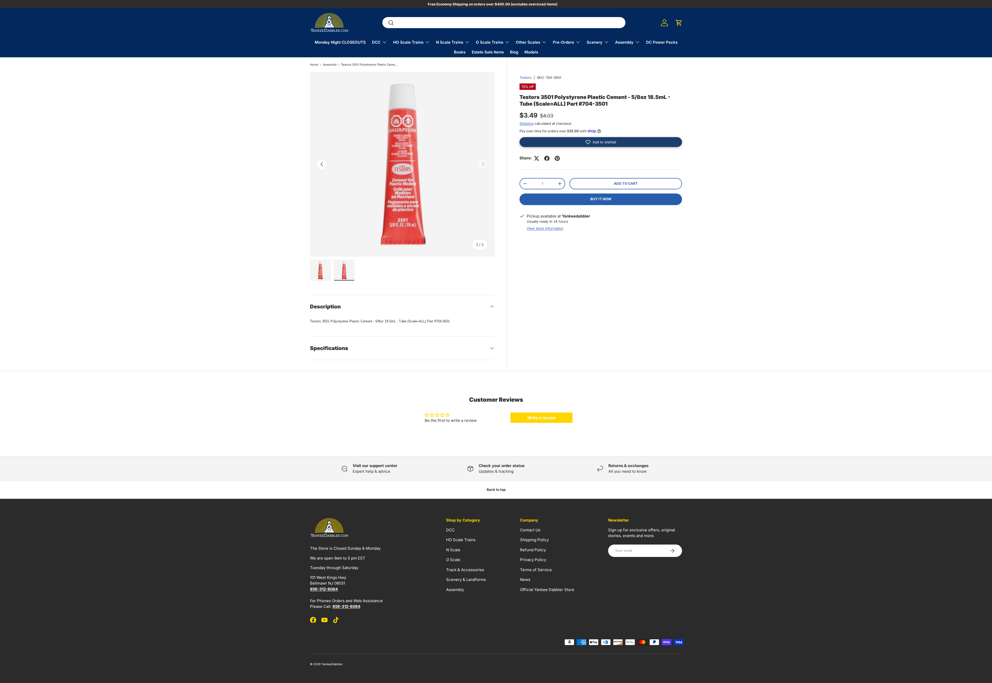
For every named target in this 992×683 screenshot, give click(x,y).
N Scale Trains (449, 42)
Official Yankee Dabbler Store (547, 589)
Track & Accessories (465, 569)
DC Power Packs (662, 42)
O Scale (453, 559)
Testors (526, 77)
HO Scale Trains (408, 42)
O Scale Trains (489, 42)
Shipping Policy (534, 539)
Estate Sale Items (488, 52)
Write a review (541, 417)
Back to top (496, 489)
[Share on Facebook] (547, 158)
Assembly (624, 42)
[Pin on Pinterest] (557, 158)
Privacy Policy (533, 559)
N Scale (453, 549)
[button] (679, 22)
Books (460, 52)
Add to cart (626, 183)
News (525, 579)
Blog (514, 52)
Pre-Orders (563, 42)
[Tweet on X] (536, 158)
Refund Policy (533, 549)
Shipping (526, 123)
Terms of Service (536, 569)
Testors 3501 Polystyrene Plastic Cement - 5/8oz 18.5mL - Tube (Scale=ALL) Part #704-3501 (370, 64)
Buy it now (600, 199)
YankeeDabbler (331, 664)
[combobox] (503, 22)
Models (531, 52)
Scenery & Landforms (466, 579)
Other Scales (528, 42)
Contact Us (530, 529)
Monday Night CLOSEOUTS (340, 42)
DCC (376, 42)
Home (314, 64)
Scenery (594, 42)
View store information (545, 228)
